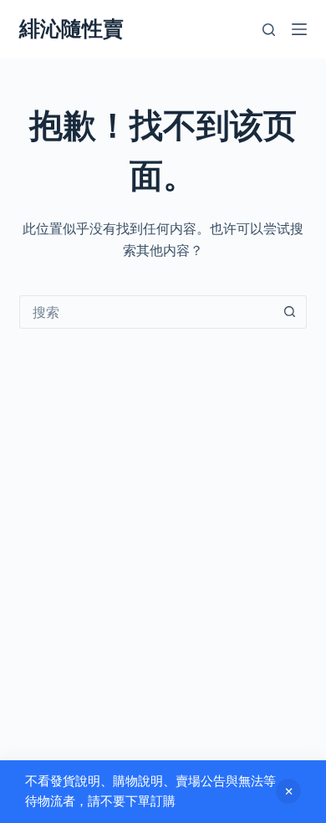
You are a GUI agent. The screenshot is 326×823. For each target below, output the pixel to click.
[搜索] (268, 29)
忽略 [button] (288, 791)
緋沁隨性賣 (71, 28)
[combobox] (146, 312)
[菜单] (299, 29)
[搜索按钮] (290, 312)
